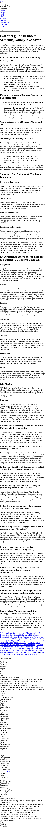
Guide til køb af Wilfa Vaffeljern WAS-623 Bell (22, 642)
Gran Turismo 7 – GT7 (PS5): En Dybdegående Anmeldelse (22, 649)
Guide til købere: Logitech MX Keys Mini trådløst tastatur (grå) (22, 653)
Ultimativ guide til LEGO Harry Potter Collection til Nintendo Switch (20, 644)
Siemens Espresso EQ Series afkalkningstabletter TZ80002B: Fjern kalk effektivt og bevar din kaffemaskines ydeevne (21, 651)
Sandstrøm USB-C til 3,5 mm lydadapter (22, 641)
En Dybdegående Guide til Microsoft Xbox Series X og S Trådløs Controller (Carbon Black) (20, 634)
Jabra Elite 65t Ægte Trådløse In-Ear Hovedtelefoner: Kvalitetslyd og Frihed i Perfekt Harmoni (22, 637)
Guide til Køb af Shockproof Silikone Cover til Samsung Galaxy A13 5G (22, 646)
